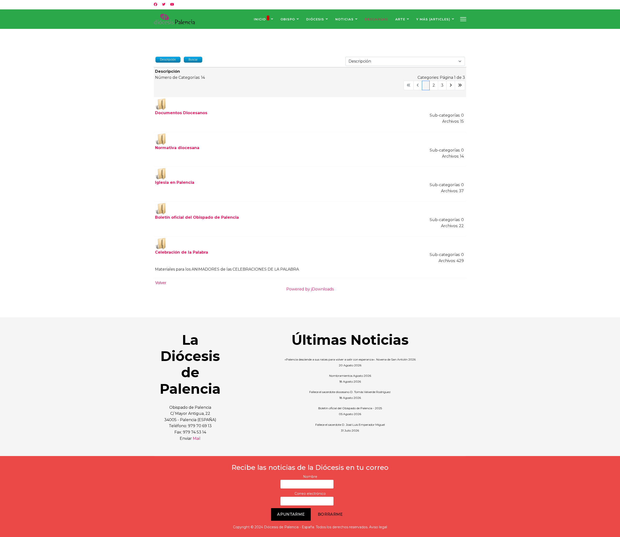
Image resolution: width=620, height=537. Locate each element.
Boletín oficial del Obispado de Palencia (197, 217)
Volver (160, 283)
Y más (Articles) (433, 19)
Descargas (376, 19)
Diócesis (315, 19)
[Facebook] (155, 4)
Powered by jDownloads (310, 289)
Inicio (260, 19)
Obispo (287, 19)
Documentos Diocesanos (181, 113)
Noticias (344, 19)
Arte (400, 19)
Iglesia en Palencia (174, 182)
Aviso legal (378, 527)
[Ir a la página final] (460, 85)
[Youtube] (172, 4)
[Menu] (463, 19)
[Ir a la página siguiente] (450, 85)
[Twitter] (163, 4)
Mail (197, 438)
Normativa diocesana (177, 147)
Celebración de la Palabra (181, 252)
